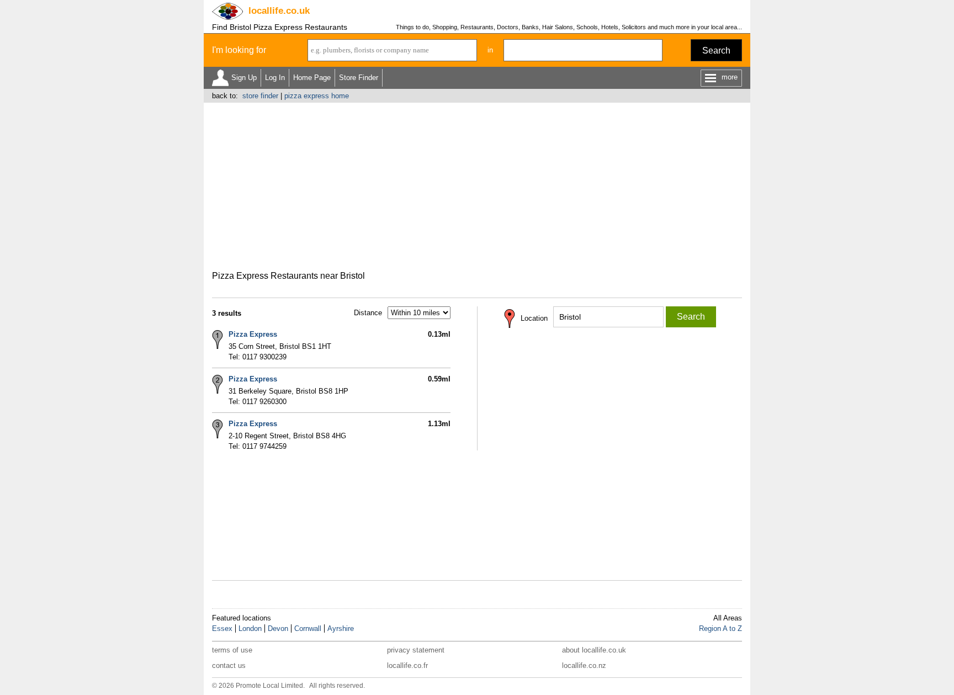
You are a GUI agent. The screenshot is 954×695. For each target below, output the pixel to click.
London (250, 628)
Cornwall (307, 628)
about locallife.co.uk (594, 650)
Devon (278, 628)
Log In (275, 77)
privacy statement (415, 650)
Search (716, 50)
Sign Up (244, 77)
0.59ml (439, 379)
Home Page (312, 77)
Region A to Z (720, 628)
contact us (229, 665)
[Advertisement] (477, 185)
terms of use (232, 650)
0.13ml (439, 334)
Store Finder (358, 77)
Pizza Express (253, 334)
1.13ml (439, 424)
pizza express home (316, 96)
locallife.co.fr (407, 665)
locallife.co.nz (584, 665)
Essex (222, 628)
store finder (260, 96)
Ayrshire (340, 628)
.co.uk (279, 11)
